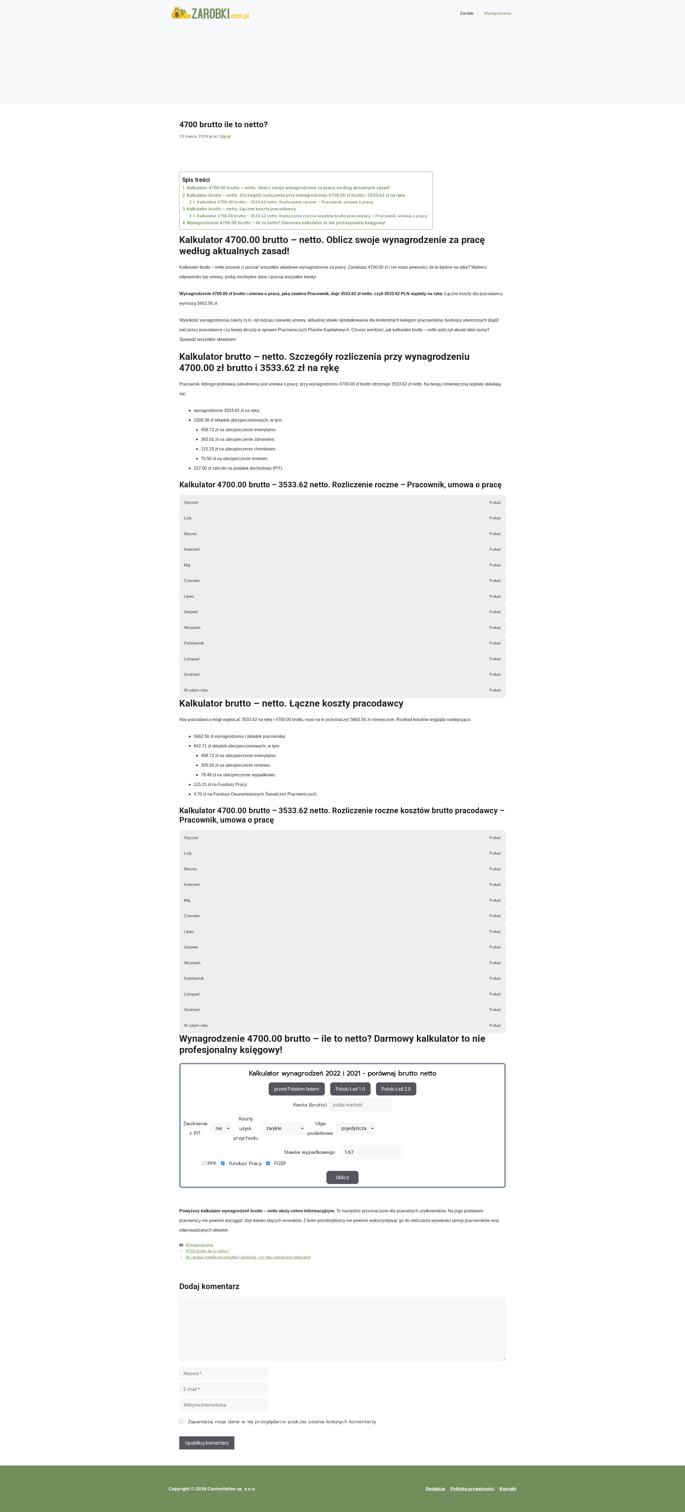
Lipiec (189, 596)
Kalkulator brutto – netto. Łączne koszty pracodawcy (241, 208)
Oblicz (342, 1177)
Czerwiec (192, 580)
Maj (187, 565)
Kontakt (508, 1488)
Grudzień (192, 674)
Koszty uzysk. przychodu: (245, 1128)
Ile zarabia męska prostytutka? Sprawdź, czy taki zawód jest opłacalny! (248, 1257)
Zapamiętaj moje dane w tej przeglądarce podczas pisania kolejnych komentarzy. (282, 1421)
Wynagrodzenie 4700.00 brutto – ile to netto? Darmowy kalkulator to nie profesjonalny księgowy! (286, 222)
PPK (212, 1163)
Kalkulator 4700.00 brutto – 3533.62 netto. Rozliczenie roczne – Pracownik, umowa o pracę (285, 202)
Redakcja (435, 1488)
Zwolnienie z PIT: (195, 1128)
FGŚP (280, 1163)
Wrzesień (192, 627)
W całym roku (196, 690)
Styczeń (191, 502)
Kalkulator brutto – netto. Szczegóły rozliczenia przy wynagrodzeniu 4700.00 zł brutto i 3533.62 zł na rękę (296, 195)
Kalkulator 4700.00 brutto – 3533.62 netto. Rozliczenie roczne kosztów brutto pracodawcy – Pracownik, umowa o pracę (312, 216)
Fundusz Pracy (245, 1163)
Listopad (191, 659)
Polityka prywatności (472, 1488)
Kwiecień (192, 549)
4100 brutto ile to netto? (207, 1251)
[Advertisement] (342, 66)
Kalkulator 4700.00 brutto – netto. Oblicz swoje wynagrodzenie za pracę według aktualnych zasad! (288, 187)
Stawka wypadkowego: (310, 1152)
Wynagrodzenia (497, 13)
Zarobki (466, 13)
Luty (188, 518)
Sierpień (191, 612)
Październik (194, 643)
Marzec (190, 533)
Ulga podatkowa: (320, 1128)
